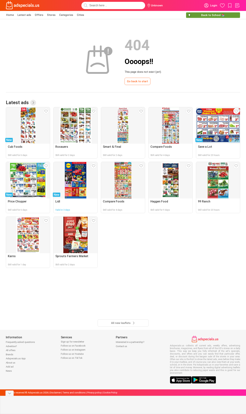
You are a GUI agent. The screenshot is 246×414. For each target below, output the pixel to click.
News (9, 370)
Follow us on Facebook (73, 345)
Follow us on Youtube (72, 354)
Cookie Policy (110, 392)
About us (10, 362)
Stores (51, 15)
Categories (66, 15)
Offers (39, 15)
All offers (10, 350)
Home (10, 15)
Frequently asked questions (20, 342)
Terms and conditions (74, 392)
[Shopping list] (237, 5)
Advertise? (11, 346)
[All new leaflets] (33, 103)
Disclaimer (55, 392)
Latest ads (24, 15)
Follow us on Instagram (73, 349)
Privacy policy (94, 392)
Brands (9, 354)
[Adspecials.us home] (22, 5)
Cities (80, 15)
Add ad (9, 366)
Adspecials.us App (16, 358)
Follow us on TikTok (71, 358)
